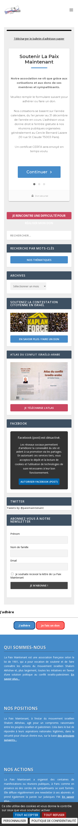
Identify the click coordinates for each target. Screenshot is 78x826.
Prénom (15, 533)
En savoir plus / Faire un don (39, 339)
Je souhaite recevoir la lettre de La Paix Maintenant (35, 575)
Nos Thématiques (39, 260)
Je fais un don (50, 625)
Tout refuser (54, 815)
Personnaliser (14, 821)
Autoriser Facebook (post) (39, 481)
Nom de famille (19, 547)
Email (13, 560)
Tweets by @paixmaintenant (25, 508)
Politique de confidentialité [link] (54, 821)
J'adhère (24, 625)
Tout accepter (26, 815)
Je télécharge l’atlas (39, 408)
